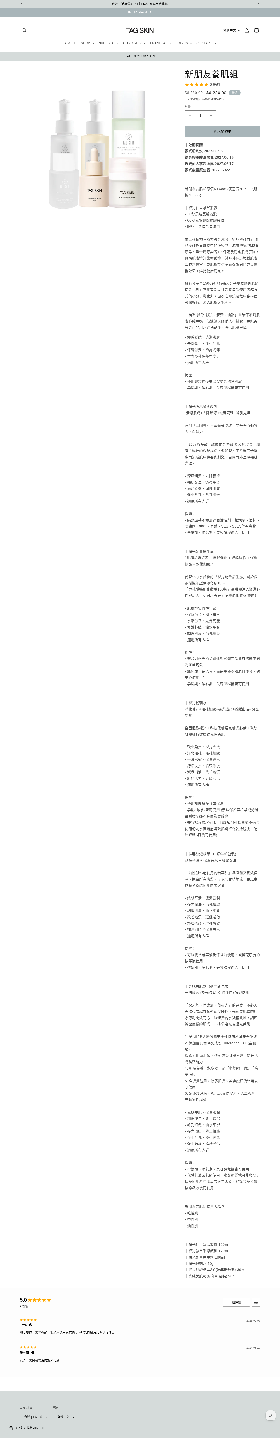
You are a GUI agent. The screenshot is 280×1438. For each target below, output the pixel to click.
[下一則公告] (259, 4)
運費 (219, 99)
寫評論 (236, 1302)
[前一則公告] (21, 4)
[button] (24, 30)
